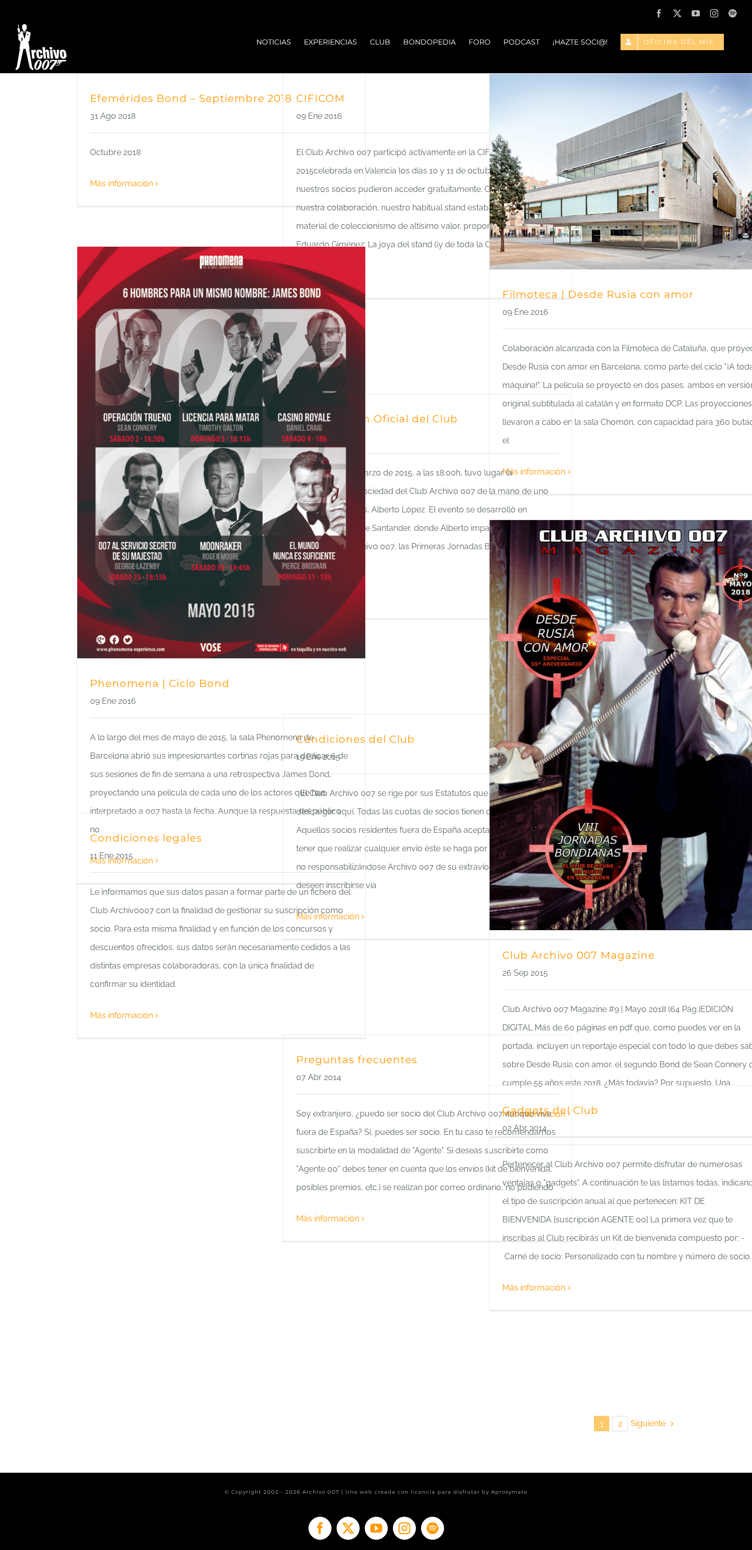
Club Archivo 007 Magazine (578, 955)
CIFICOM (320, 98)
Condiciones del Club (355, 739)
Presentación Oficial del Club (377, 419)
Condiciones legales (146, 838)
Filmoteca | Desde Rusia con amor (598, 294)
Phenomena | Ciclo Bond (160, 683)
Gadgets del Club (550, 1110)
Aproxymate (509, 1492)
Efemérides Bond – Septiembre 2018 (191, 98)
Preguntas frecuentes (356, 1059)
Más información (121, 183)
